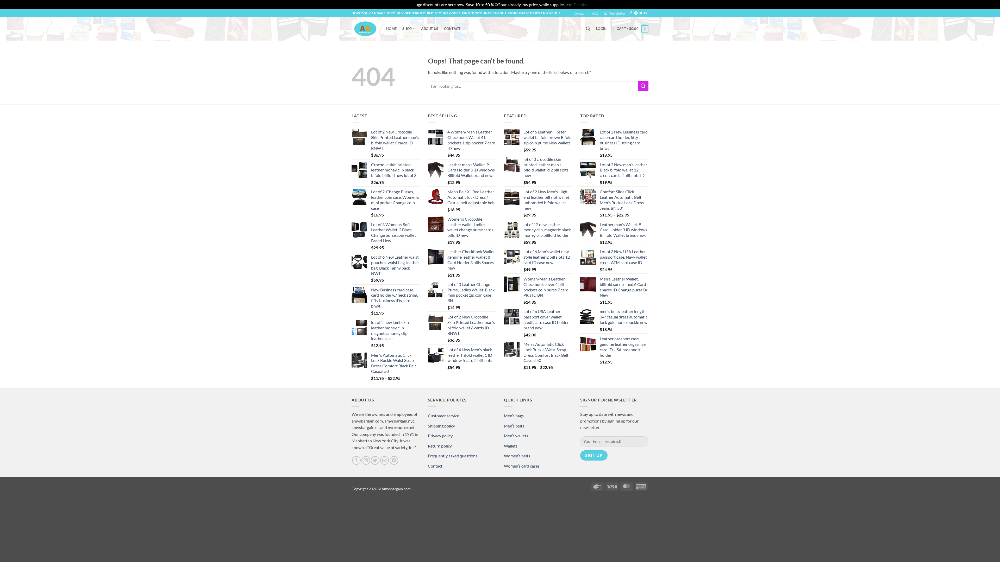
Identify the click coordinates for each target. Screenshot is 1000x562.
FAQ (595, 13)
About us (429, 29)
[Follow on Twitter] (640, 13)
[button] (615, 13)
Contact (580, 13)
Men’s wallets (516, 435)
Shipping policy (441, 425)
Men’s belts (514, 425)
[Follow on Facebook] (631, 13)
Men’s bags (514, 415)
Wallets (510, 445)
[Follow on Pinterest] (394, 460)
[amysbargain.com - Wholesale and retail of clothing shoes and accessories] (365, 28)
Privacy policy (440, 435)
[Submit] (643, 86)
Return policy (440, 445)
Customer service (443, 415)
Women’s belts (517, 455)
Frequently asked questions (452, 455)
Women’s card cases (522, 465)
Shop (407, 29)
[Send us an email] (645, 13)
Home (391, 29)
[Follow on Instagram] (636, 13)
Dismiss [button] (580, 4)
